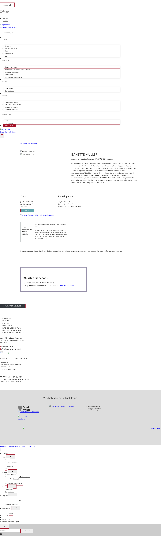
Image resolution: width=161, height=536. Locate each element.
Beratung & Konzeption (12, 107)
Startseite (5, 453)
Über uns (8, 46)
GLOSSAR (5, 18)
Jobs (6, 56)
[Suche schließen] (4, 526)
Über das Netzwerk (11, 67)
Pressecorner (9, 123)
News (6, 121)
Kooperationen (9, 91)
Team (6, 51)
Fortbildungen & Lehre (11, 102)
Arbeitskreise (9, 75)
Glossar (5, 323)
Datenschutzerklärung (11, 328)
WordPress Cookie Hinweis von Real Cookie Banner (17, 446)
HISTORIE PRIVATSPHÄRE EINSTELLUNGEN (14, 379)
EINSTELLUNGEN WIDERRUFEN (10, 382)
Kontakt (5, 321)
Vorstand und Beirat (11, 48)
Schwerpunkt (8, 33)
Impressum (6, 318)
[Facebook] (3, 12)
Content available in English (10, 522)
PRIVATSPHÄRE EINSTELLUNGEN (11, 377)
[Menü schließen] (0, 449)
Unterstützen (10, 126)
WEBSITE (27, 210)
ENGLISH (5, 21)
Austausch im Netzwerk (12, 72)
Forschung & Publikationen (13, 104)
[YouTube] (7, 12)
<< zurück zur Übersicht (28, 144)
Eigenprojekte (9, 88)
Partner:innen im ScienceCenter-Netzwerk (17, 70)
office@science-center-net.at (11, 349)
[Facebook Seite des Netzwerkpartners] (37, 215)
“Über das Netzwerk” (66, 285)
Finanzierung (9, 53)
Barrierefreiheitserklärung (13, 333)
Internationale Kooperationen (14, 77)
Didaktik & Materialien (11, 110)
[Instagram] (5, 12)
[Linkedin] (1, 12)
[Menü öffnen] (2, 135)
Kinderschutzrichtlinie (11, 330)
